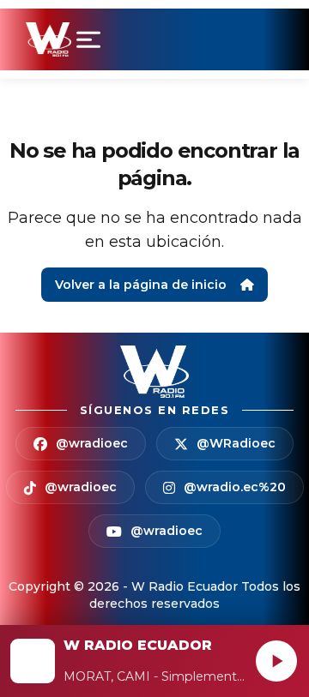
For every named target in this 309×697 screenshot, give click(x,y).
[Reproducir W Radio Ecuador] (276, 661)
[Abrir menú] (91, 39)
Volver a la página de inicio (141, 284)
